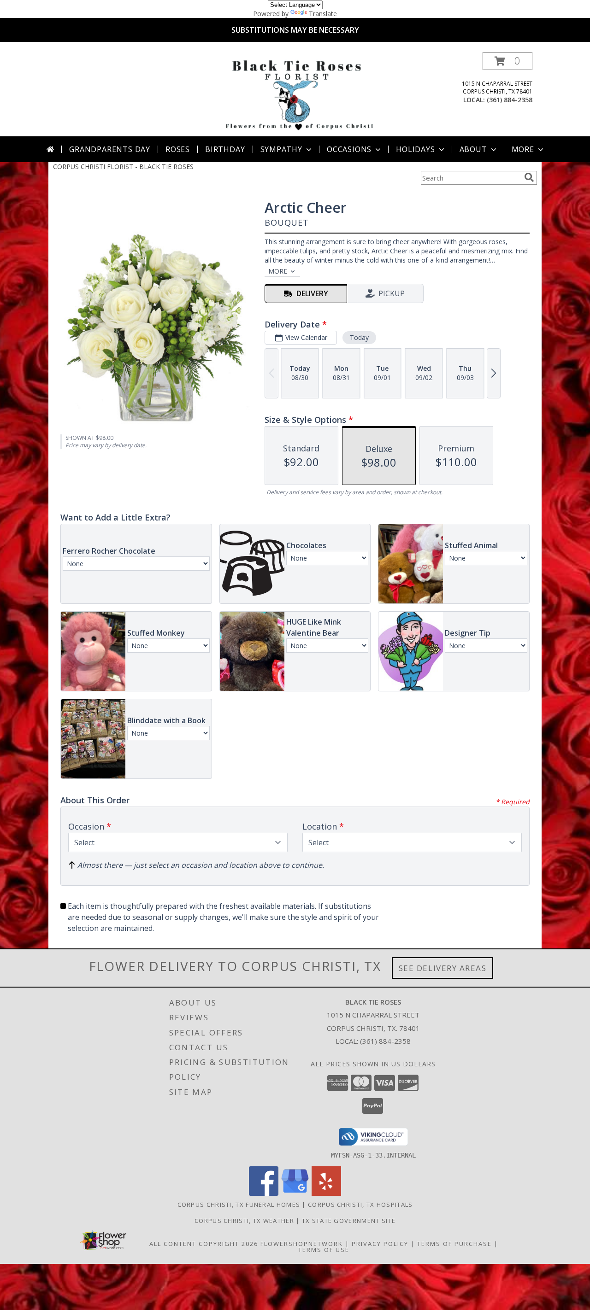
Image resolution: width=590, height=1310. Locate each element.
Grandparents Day (109, 149)
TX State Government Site (348, 1220)
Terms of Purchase (454, 1244)
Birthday (225, 149)
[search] (529, 177)
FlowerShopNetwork (301, 1244)
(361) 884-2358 (509, 99)
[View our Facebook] (263, 1193)
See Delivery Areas (443, 968)
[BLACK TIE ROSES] (297, 94)
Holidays (415, 149)
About (473, 149)
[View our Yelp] (326, 1193)
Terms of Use (323, 1250)
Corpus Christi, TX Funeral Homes (239, 1204)
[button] (507, 61)
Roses (177, 149)
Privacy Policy (380, 1244)
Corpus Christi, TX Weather (244, 1220)
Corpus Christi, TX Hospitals (360, 1204)
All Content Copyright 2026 (203, 1244)
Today (359, 337)
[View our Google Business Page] (295, 1193)
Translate (323, 13)
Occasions (349, 149)
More (523, 149)
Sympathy (281, 149)
